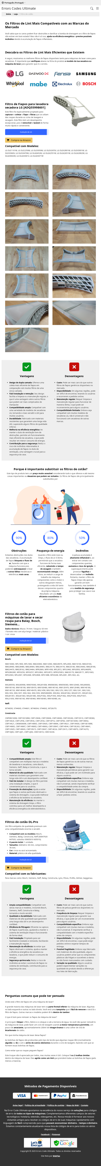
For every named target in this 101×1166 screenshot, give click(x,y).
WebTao (56, 1156)
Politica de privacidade (35, 1105)
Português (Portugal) (14, 2)
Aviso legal (18, 1105)
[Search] (91, 8)
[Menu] (97, 8)
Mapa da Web (72, 1105)
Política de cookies (55, 1105)
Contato (84, 1105)
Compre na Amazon (21, 140)
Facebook (45, 1134)
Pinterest (56, 1134)
